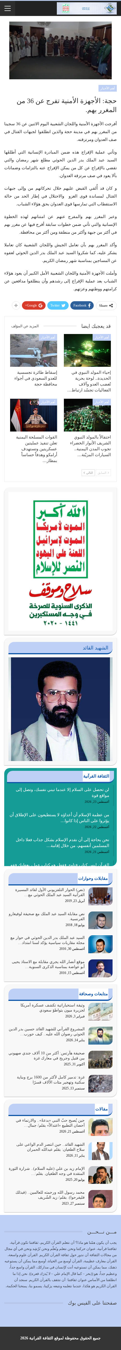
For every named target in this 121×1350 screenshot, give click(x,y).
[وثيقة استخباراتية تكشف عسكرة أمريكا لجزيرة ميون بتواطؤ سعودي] (100, 1012)
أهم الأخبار (107, 88)
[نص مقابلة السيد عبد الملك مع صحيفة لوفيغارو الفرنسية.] (100, 920)
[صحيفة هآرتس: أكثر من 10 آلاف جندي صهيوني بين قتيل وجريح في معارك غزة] (100, 1060)
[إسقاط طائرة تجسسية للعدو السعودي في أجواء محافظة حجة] (33, 350)
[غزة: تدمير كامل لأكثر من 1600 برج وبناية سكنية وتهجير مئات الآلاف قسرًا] (100, 1084)
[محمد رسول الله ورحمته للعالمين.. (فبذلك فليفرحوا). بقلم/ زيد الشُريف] (100, 1199)
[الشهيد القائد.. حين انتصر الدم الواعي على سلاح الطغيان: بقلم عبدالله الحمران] (100, 1151)
